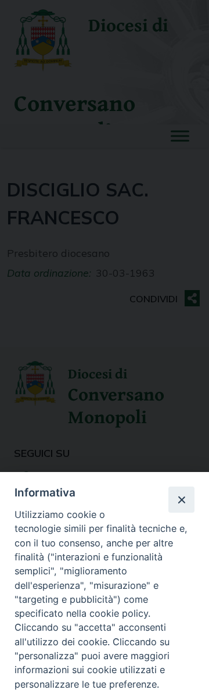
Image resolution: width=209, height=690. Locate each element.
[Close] (181, 499)
